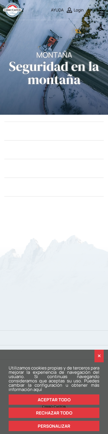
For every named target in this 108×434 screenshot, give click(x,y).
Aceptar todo (54, 400)
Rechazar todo (54, 413)
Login (79, 10)
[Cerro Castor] (12, 10)
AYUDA (57, 10)
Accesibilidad (101, 27)
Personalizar (54, 426)
